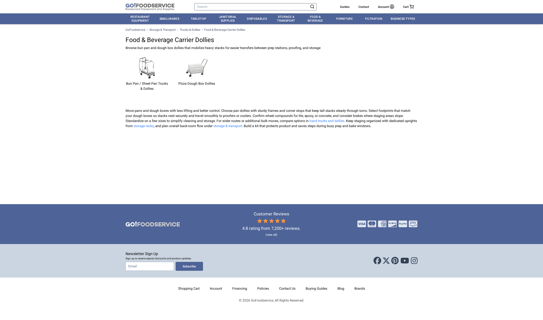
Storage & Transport (286, 18)
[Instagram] (414, 261)
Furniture (344, 18)
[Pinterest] (395, 261)
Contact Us (287, 288)
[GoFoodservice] (150, 7)
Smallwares (169, 18)
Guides (345, 6)
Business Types (403, 18)
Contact (363, 6)
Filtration (373, 18)
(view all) (271, 234)
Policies (263, 288)
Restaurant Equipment (140, 18)
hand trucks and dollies (326, 121)
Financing (239, 288)
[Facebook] (377, 261)
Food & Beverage (315, 18)
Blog (340, 288)
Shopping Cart (189, 288)
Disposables (257, 18)
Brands (359, 288)
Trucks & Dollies (190, 29)
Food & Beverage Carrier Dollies (224, 29)
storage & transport (227, 126)
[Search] (312, 6)
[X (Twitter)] (386, 261)
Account (216, 288)
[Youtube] (404, 261)
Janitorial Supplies (228, 18)
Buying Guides (316, 288)
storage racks (144, 126)
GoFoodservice (135, 29)
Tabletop (198, 18)
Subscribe (189, 266)
